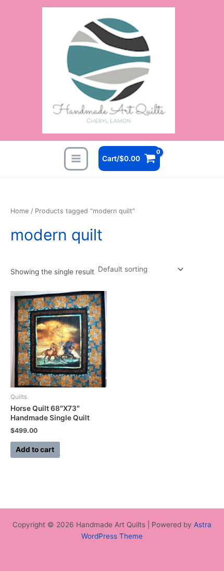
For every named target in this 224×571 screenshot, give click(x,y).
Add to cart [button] (35, 449)
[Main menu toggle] (76, 159)
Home (19, 211)
